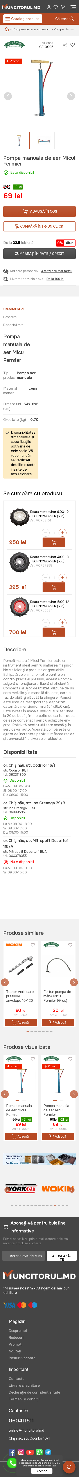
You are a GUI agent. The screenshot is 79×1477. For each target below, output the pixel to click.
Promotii (16, 1344)
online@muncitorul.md (26, 1431)
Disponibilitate (13, 325)
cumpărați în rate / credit (40, 253)
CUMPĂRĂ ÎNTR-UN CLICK (41, 226)
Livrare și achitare (24, 1385)
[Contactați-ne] (69, 1467)
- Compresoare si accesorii (30, 29)
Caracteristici (13, 309)
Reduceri (16, 1337)
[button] (8, 96)
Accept (41, 1471)
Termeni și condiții (24, 1399)
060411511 (21, 1420)
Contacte (16, 1378)
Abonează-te (61, 1257)
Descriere (9, 317)
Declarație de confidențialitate (34, 1392)
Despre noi (18, 1330)
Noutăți (15, 1351)
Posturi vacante (22, 1358)
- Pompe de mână (64, 29)
